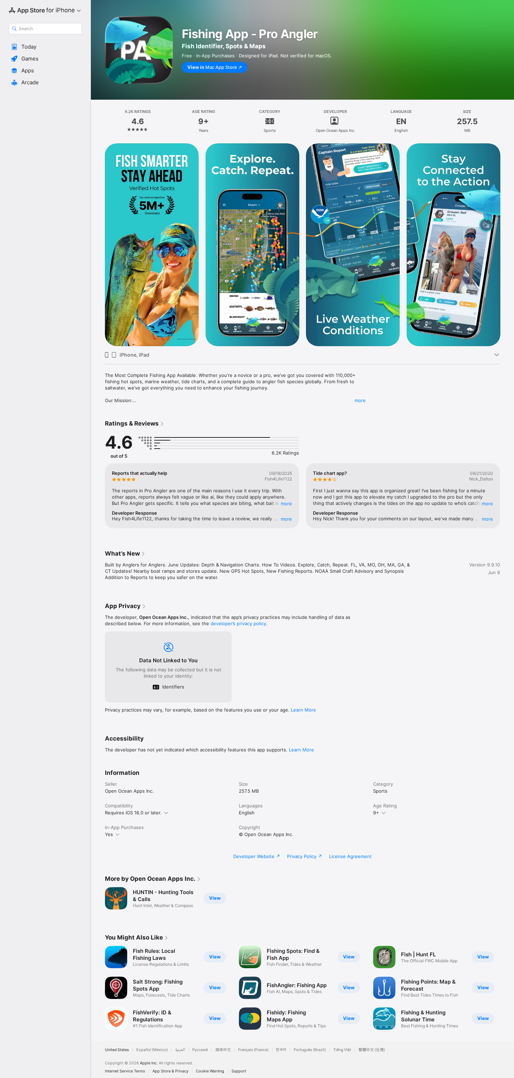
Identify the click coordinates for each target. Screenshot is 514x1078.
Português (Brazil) (310, 1050)
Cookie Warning (210, 1071)
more (360, 400)
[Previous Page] (98, 245)
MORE (286, 503)
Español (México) (152, 1050)
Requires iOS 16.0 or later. (133, 812)
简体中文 (223, 1050)
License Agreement (350, 856)
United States (117, 1050)
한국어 (281, 1050)
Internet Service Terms (125, 1071)
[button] (45, 47)
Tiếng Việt (342, 1050)
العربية (180, 1050)
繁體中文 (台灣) (371, 1050)
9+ (376, 812)
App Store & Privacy (170, 1071)
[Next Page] (507, 245)
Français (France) (253, 1050)
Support (238, 1071)
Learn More (303, 710)
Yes (109, 834)
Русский (200, 1050)
